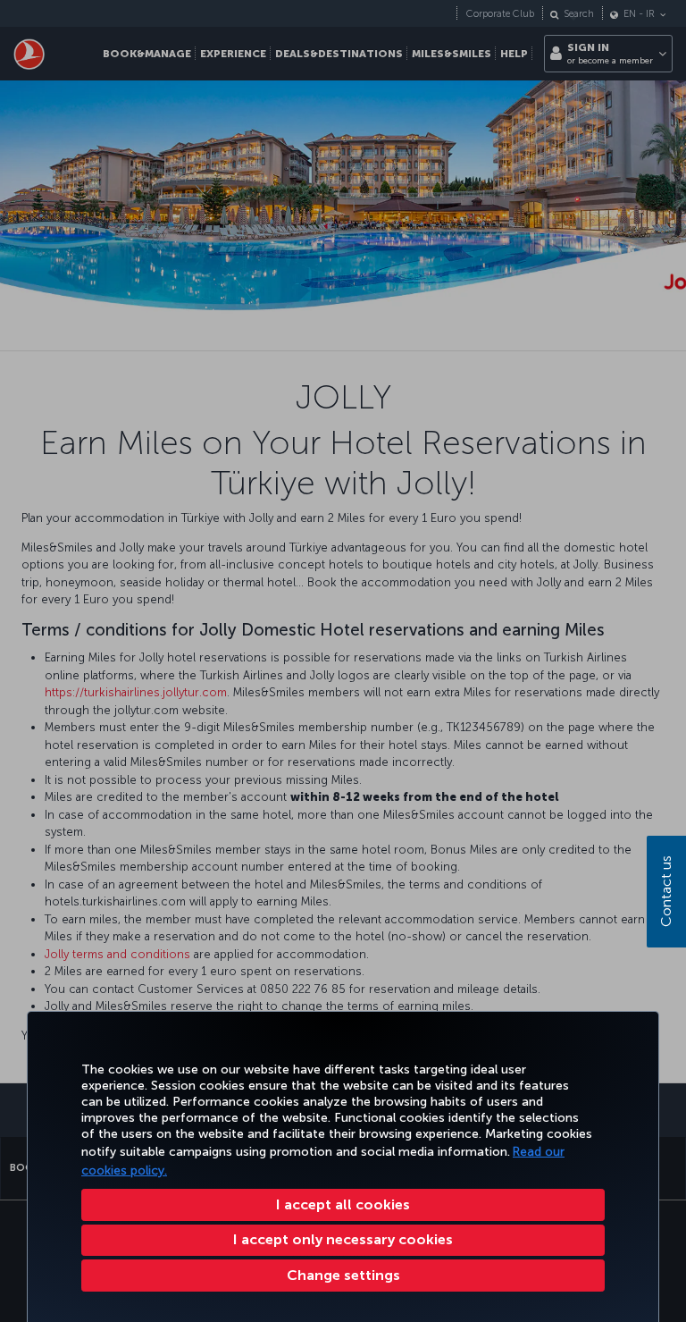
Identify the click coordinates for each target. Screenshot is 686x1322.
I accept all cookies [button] (343, 1204)
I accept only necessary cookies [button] (343, 1239)
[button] (343, 1275)
